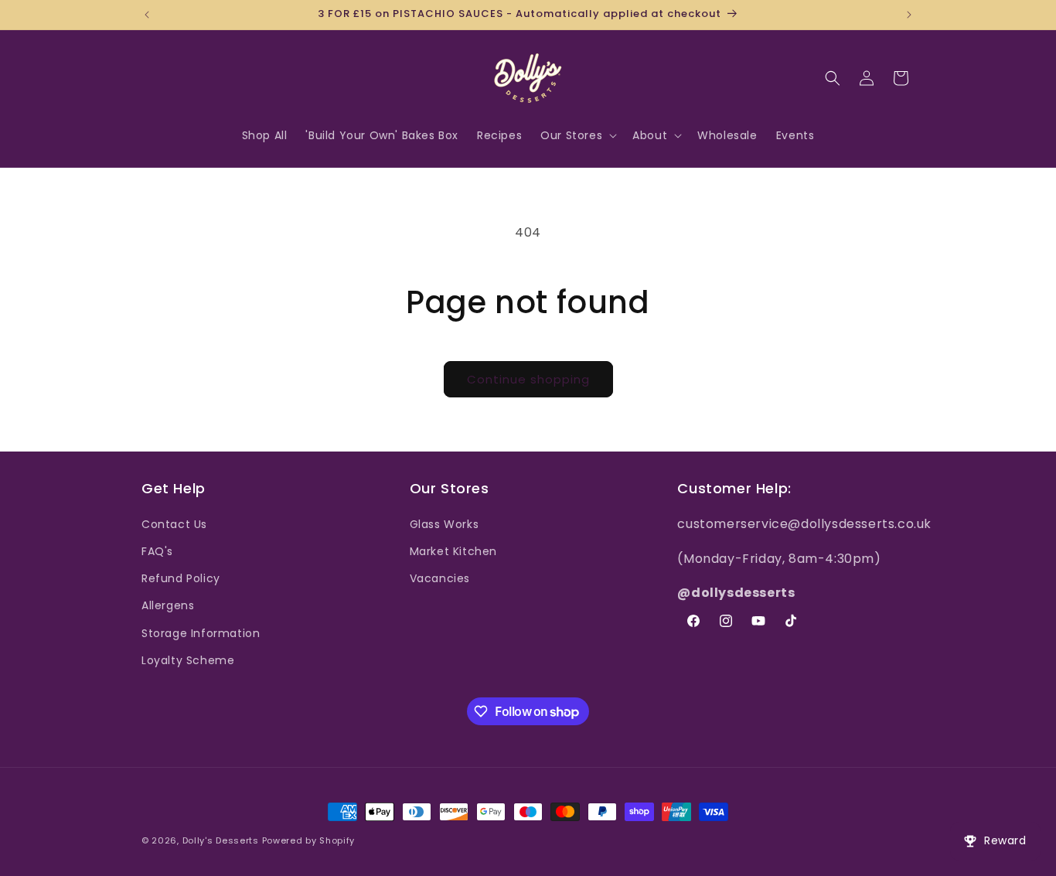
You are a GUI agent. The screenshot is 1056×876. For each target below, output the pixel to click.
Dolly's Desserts (220, 840)
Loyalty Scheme (187, 660)
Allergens (167, 605)
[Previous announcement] (147, 14)
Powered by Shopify (309, 840)
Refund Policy (180, 578)
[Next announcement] (909, 14)
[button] (577, 135)
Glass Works (444, 524)
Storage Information (200, 633)
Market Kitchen (453, 551)
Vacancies (440, 578)
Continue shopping (528, 379)
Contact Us (174, 524)
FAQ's (157, 551)
